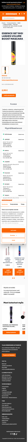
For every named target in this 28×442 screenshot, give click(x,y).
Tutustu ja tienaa (6, 380)
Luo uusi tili (11, 294)
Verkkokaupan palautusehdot (9, 424)
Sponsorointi (5, 395)
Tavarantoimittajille (7, 392)
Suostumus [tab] (5, 204)
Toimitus (4, 422)
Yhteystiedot (5, 386)
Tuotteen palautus (7, 403)
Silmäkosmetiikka (7, 24)
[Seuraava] (24, 278)
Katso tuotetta (11, 332)
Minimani (4, 363)
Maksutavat (5, 420)
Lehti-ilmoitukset (6, 375)
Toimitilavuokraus (6, 394)
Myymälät (4, 367)
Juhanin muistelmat (7, 365)
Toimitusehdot (5, 418)
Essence (4, 75)
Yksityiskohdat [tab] (14, 204)
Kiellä (13, 240)
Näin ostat (4, 416)
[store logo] (11, 14)
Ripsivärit (15, 24)
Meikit (19, 23)
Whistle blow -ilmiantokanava (9, 397)
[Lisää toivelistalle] (11, 244)
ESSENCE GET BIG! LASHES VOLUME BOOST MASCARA (12, 26)
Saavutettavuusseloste (8, 409)
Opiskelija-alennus (6, 379)
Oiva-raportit (5, 405)
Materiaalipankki (6, 410)
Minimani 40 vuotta (7, 377)
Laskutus (4, 390)
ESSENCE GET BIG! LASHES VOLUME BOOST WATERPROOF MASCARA (19, 261)
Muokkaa (12, 235)
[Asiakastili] (22, 14)
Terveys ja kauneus (11, 23)
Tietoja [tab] (22, 204)
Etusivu (3, 23)
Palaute (4, 388)
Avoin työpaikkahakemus (8, 369)
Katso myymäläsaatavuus (10, 80)
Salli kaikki (13, 230)
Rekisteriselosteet (6, 407)
